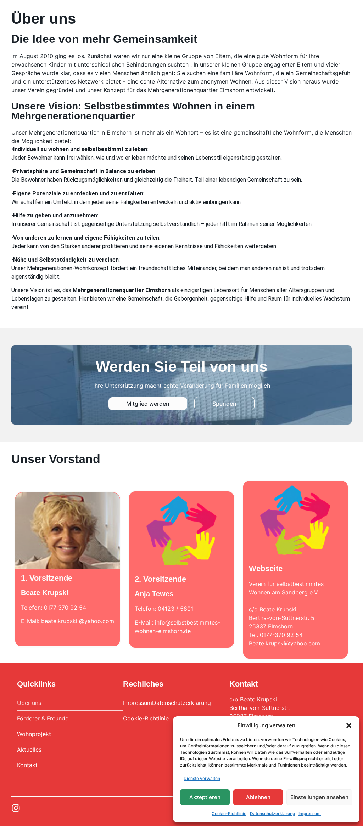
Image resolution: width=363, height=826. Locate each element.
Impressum (309, 813)
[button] (348, 725)
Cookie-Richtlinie (229, 813)
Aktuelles (29, 749)
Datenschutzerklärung (272, 813)
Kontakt (27, 765)
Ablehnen (258, 797)
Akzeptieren (204, 797)
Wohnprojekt (34, 733)
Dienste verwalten (202, 778)
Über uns (29, 702)
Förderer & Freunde (42, 718)
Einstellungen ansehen (319, 797)
